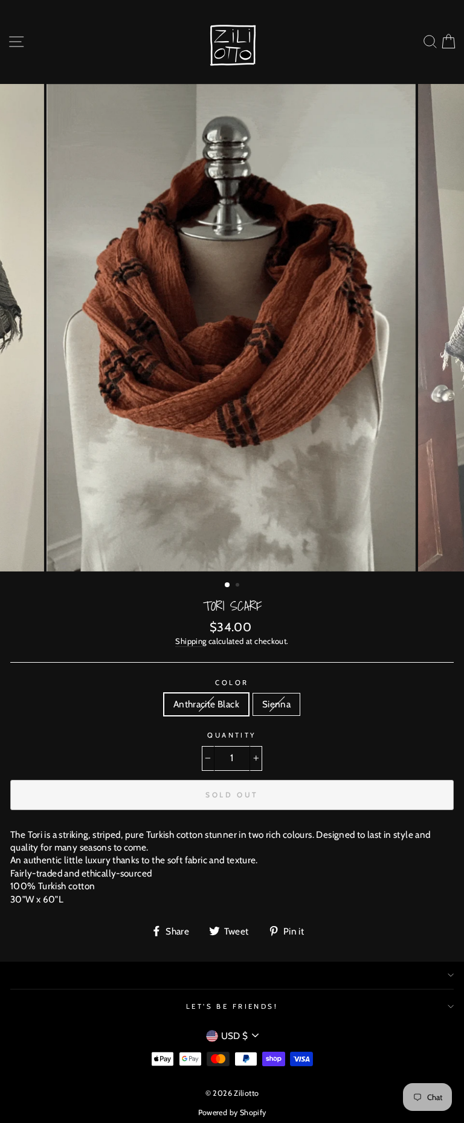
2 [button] (239, 586)
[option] (232, 327)
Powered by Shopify (232, 1112)
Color (231, 682)
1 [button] (228, 585)
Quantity (232, 735)
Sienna (276, 704)
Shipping (190, 641)
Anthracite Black (206, 704)
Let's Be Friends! (232, 1006)
